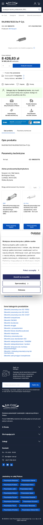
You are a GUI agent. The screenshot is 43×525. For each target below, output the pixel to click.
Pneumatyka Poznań (10, 497)
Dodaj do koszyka (26, 66)
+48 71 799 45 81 (10, 460)
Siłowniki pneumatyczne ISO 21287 (16, 315)
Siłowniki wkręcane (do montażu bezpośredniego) (15, 347)
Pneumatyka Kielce (27, 485)
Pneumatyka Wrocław (11, 510)
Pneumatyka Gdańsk (28, 480)
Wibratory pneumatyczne (13, 336)
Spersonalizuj (20, 283)
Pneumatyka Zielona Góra (30, 510)
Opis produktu (8, 130)
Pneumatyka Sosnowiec (11, 501)
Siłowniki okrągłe (10, 325)
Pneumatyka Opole (27, 493)
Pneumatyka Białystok (11, 480)
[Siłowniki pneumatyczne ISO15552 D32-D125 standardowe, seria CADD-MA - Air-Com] (32, 197)
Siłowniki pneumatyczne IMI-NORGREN (18, 296)
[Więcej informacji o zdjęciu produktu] (34, 48)
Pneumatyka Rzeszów (28, 497)
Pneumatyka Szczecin (30, 501)
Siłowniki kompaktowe (12, 317)
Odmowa (21, 290)
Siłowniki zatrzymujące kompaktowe (17, 356)
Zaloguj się (10, 90)
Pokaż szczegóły (29, 270)
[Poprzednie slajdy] (30, 187)
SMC (4, 203)
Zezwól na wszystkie (21, 277)
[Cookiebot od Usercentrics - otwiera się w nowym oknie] (30, 233)
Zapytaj (22, 84)
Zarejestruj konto (24, 90)
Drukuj (32, 84)
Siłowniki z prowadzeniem (13, 328)
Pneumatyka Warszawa (27, 505)
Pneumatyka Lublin (10, 489)
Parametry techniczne (24, 130)
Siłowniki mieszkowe (11, 333)
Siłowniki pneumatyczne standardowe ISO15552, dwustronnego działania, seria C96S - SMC (11, 209)
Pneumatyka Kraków (10, 485)
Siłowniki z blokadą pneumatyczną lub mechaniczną (18, 352)
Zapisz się (35, 385)
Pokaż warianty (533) (32, 226)
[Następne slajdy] (39, 187)
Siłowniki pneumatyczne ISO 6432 (16, 312)
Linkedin (11, 465)
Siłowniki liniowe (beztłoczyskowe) (16, 331)
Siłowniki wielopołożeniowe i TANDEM (17, 341)
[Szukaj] (39, 9)
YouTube (7, 465)
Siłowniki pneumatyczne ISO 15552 (16, 309)
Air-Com (26, 203)
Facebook (4, 465)
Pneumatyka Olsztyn (10, 493)
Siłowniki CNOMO (10, 320)
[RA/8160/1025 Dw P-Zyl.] (21, 39)
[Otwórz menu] (3, 3)
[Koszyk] (39, 3)
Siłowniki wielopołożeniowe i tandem (17, 344)
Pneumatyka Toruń (10, 505)
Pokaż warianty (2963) (11, 226)
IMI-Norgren (13, 29)
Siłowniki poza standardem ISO (15, 339)
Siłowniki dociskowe (11, 323)
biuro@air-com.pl (10, 456)
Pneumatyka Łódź (26, 489)
